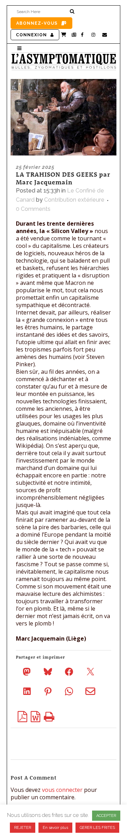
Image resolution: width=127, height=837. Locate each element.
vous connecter (62, 790)
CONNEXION (31, 34)
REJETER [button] (22, 827)
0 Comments (33, 209)
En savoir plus (55, 827)
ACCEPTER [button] (106, 815)
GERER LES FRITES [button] (97, 827)
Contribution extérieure (74, 199)
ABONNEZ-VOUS (37, 23)
